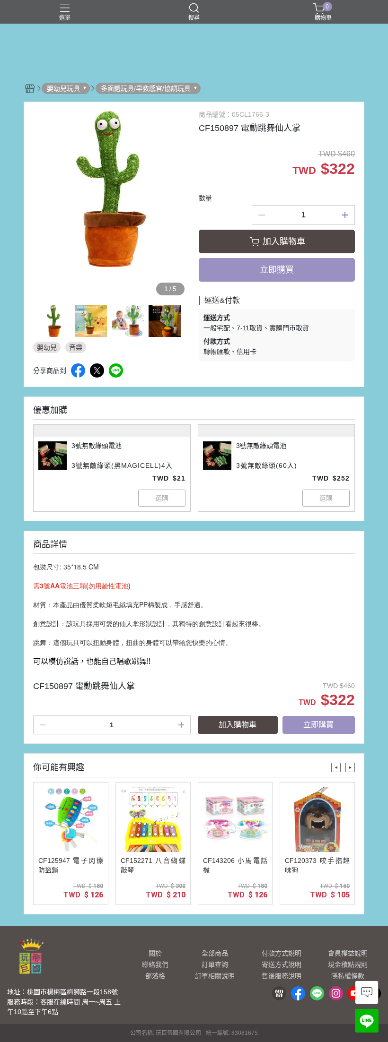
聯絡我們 (155, 964)
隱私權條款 (347, 976)
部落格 (155, 976)
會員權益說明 (348, 953)
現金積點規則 (348, 964)
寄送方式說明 (281, 964)
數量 (205, 198)
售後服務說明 (281, 976)
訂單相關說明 (215, 976)
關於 (155, 953)
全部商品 (215, 953)
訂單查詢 (215, 964)
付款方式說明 (281, 953)
